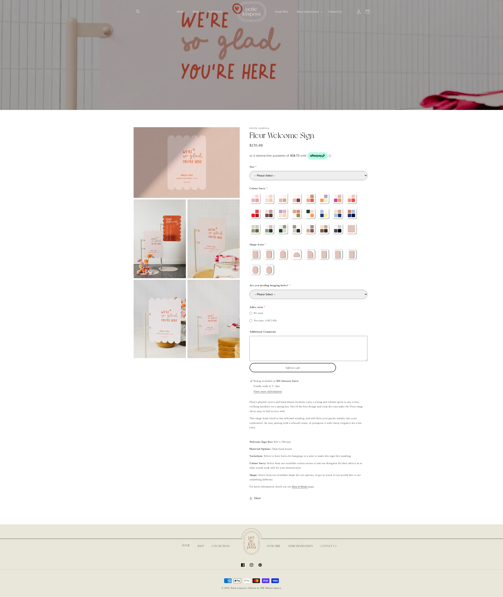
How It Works (300, 486)
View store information (267, 391)
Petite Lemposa (238, 588)
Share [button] (257, 498)
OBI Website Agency (271, 588)
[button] (138, 11)
